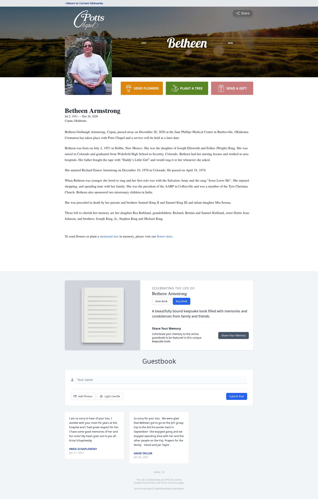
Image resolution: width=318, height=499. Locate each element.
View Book (161, 301)
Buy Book (181, 301)
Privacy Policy (149, 482)
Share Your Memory (233, 335)
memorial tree (109, 236)
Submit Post (236, 396)
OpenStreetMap (163, 488)
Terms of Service (169, 482)
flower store (164, 236)
